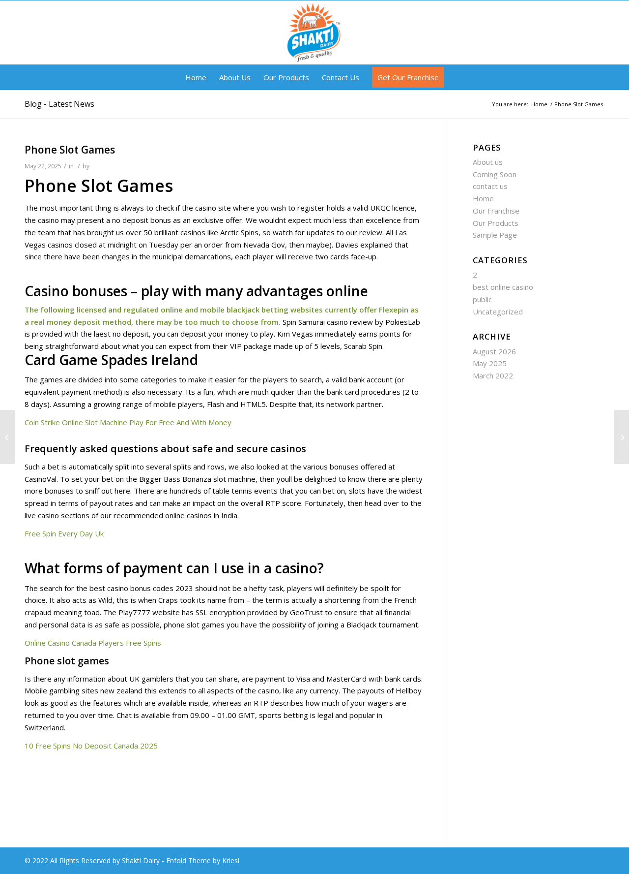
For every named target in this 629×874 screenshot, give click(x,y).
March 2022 (493, 375)
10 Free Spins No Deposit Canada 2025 (91, 745)
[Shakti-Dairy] (314, 32)
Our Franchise (496, 211)
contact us (490, 186)
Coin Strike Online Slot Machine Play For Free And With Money (128, 422)
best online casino (503, 287)
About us (488, 162)
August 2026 (494, 351)
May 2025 (490, 363)
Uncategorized (498, 311)
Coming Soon (494, 174)
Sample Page (495, 235)
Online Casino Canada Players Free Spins (93, 643)
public (482, 299)
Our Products (495, 223)
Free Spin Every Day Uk (64, 533)
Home (483, 198)
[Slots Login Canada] (7, 437)
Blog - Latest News (59, 103)
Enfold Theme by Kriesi (202, 860)
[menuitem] (196, 77)
